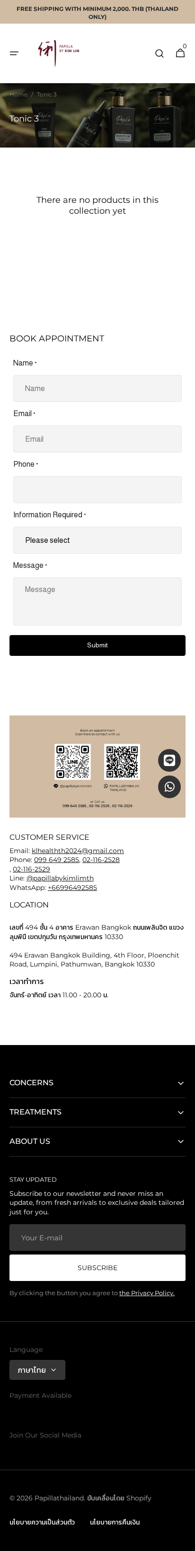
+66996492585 (72, 887)
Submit (97, 645)
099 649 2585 (56, 859)
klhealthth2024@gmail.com (78, 850)
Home (18, 94)
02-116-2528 (101, 859)
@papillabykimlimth (60, 878)
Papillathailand (59, 1498)
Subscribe (97, 1267)
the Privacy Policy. (147, 1293)
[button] (14, 53)
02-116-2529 (31, 869)
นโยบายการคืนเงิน (115, 1522)
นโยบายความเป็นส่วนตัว (42, 1522)
